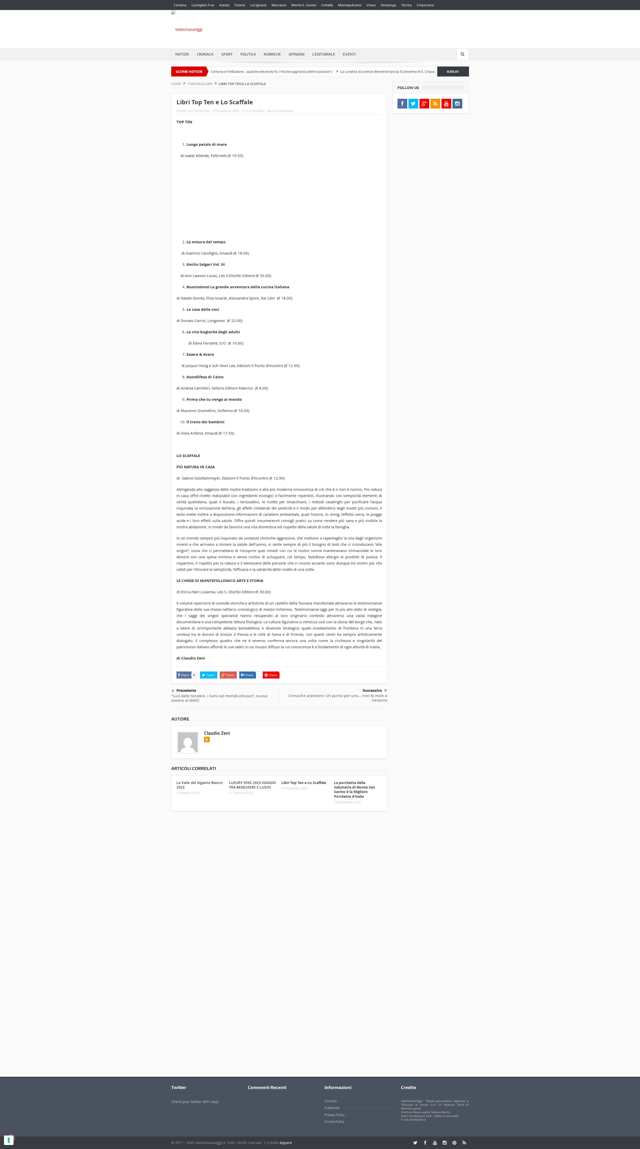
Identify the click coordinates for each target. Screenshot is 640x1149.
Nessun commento (280, 111)
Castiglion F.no (203, 5)
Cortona (180, 5)
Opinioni (296, 54)
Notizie (182, 54)
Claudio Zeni (201, 111)
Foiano (239, 5)
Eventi (349, 54)
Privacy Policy (334, 1114)
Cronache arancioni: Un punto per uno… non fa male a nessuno (337, 698)
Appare (286, 1142)
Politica (248, 54)
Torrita (406, 5)
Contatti (330, 1101)
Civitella (327, 5)
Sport (227, 54)
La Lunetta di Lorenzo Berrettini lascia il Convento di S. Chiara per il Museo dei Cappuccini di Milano (387, 72)
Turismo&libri (255, 111)
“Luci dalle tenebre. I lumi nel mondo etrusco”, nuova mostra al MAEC (219, 698)
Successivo (372, 690)
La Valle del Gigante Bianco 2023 (199, 785)
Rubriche (272, 54)
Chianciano (425, 5)
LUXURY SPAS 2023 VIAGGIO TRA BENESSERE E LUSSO (252, 785)
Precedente (186, 690)
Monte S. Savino (303, 5)
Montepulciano (350, 5)
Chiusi (371, 5)
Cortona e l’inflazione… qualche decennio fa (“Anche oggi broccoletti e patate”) (243, 72)
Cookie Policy (334, 1121)
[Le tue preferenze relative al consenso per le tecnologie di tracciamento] (9, 1140)
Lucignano (258, 5)
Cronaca (205, 54)
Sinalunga (388, 5)
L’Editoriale (323, 54)
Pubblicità (331, 1108)
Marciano (279, 5)
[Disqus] (279, 881)
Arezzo (224, 5)
